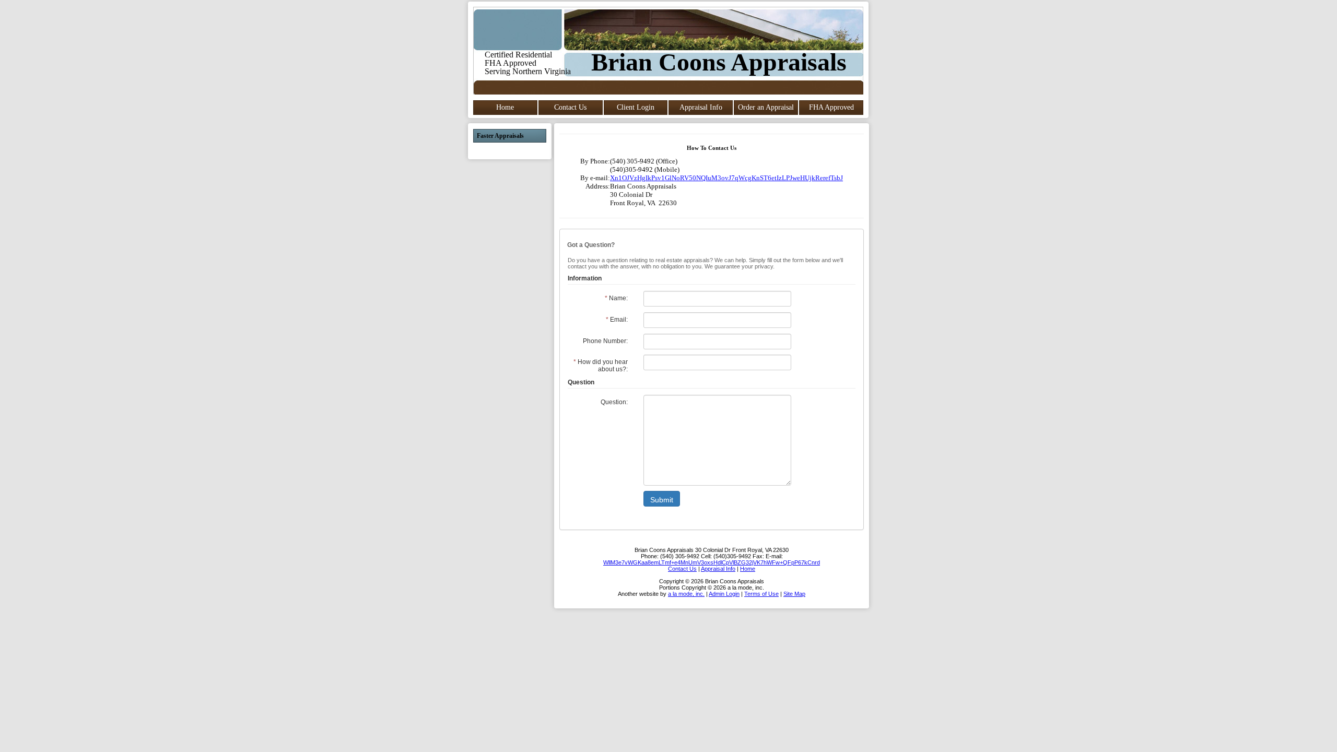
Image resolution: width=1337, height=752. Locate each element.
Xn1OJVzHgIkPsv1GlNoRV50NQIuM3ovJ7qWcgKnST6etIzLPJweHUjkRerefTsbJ (726, 178)
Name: (616, 298)
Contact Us (570, 107)
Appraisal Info (700, 107)
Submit (661, 500)
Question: (614, 402)
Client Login (635, 107)
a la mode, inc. (686, 594)
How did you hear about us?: (600, 365)
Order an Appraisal (766, 107)
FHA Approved (831, 107)
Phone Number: (605, 341)
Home (505, 107)
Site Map (794, 594)
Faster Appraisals (500, 135)
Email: (617, 319)
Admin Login (724, 594)
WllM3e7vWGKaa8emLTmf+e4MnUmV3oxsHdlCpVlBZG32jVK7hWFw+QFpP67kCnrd (711, 562)
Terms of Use (761, 594)
